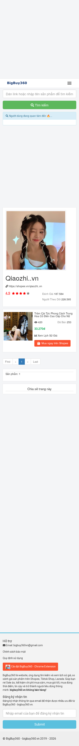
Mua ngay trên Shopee (54, 343)
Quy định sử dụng (13, 658)
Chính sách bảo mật (14, 651)
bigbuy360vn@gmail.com (28, 645)
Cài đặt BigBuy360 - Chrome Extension (33, 666)
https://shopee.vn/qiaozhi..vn (25, 286)
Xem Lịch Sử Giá (47, 335)
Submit (39, 724)
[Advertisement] (39, 39)
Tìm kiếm (41, 105)
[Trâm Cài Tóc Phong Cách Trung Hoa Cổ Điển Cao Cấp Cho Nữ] (18, 326)
